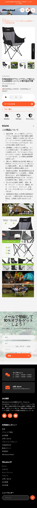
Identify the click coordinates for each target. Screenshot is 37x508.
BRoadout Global (8, 454)
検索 (3, 429)
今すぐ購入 (8, 109)
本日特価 (5, 485)
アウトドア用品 (7, 432)
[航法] (33, 10)
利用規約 (5, 451)
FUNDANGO (6, 76)
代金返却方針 (6, 445)
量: (6, 97)
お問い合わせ (6, 439)
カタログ (5, 469)
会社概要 (5, 435)
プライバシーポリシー (9, 442)
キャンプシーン (7, 472)
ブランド (5, 476)
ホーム (4, 19)
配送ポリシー (6, 448)
